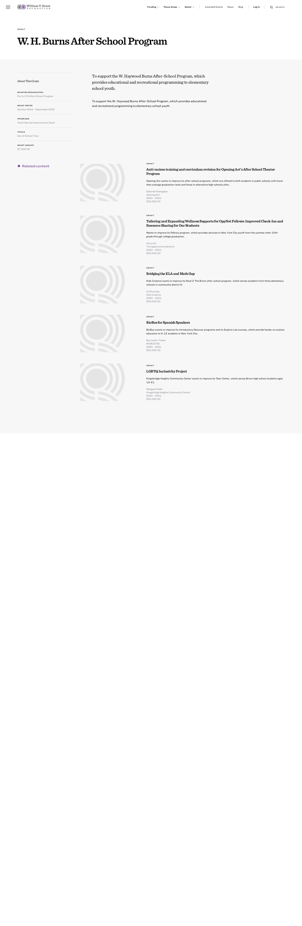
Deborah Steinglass (157, 191)
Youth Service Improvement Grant (36, 122)
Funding (151, 7)
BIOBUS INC (153, 343)
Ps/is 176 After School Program (35, 96)
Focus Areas (170, 7)
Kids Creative (153, 294)
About (188, 7)
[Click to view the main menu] (8, 7)
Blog (240, 7)
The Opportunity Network (160, 246)
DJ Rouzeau (153, 291)
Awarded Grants (214, 7)
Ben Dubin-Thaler (156, 340)
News (230, 7)
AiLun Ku (151, 243)
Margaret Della (154, 389)
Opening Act (153, 194)
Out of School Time (28, 135)
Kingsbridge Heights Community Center (168, 392)
